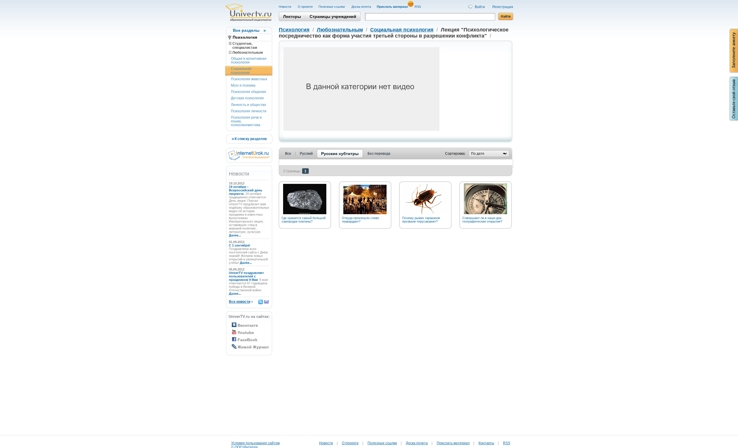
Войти (480, 7)
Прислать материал (453, 443)
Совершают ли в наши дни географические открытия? (482, 219)
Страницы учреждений (333, 16)
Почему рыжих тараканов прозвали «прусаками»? (421, 219)
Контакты (486, 443)
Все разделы (246, 30)
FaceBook (247, 339)
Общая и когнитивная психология (248, 60)
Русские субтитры (340, 153)
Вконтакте (248, 325)
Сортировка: (455, 154)
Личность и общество (248, 105)
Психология (245, 37)
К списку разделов (250, 139)
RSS (418, 6)
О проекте (305, 6)
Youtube (246, 332)
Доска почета (361, 6)
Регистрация (502, 7)
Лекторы (292, 16)
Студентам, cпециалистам (243, 46)
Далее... (235, 235)
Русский (306, 154)
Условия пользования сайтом (255, 443)
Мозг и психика (243, 85)
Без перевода (379, 154)
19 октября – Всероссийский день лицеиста (245, 190)
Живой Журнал (253, 347)
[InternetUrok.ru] (249, 159)
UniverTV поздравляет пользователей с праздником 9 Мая (246, 276)
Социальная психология (241, 70)
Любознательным (247, 53)
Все (288, 154)
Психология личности (248, 111)
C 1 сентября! (240, 245)
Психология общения (248, 92)
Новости (285, 6)
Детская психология (247, 98)
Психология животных (249, 79)
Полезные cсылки (332, 6)
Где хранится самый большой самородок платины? (303, 219)
